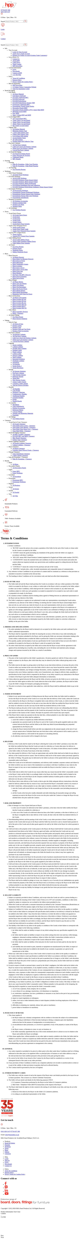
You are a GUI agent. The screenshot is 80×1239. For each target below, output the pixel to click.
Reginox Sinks (17, 325)
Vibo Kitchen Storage (19, 375)
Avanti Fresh (16, 220)
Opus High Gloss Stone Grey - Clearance (25, 429)
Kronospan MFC (17, 480)
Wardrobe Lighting (18, 361)
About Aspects (17, 234)
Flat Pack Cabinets (18, 373)
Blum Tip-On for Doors (19, 289)
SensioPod (15, 362)
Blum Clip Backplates (19, 287)
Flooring (7, 1145)
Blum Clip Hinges (18, 285)
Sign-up (7, 1160)
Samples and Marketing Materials (22, 413)
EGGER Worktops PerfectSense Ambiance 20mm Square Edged (32, 187)
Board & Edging (10, 1143)
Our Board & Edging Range (21, 154)
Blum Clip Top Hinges (19, 283)
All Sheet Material (18, 94)
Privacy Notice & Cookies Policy (22, 82)
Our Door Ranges (18, 247)
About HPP (16, 61)
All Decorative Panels (19, 468)
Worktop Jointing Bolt (19, 203)
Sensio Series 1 (17, 366)
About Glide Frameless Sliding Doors (24, 241)
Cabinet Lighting (17, 347)
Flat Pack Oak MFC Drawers (21, 275)
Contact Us (15, 59)
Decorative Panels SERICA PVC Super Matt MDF (28, 110)
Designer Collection (18, 392)
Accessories (16, 364)
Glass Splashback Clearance (21, 454)
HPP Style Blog (17, 66)
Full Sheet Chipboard (19, 96)
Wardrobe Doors (17, 250)
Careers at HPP (17, 73)
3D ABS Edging (17, 139)
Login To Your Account (19, 52)
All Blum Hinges (17, 282)
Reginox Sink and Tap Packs (21, 329)
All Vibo (15, 496)
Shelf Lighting (16, 357)
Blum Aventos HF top (19, 299)
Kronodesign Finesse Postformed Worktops (25, 192)
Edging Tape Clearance (19, 440)
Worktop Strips (17, 206)
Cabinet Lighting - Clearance (21, 445)
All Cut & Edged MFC (19, 118)
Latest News (16, 62)
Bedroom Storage (17, 376)
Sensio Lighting (17, 345)
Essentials (15, 415)
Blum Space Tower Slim (20, 269)
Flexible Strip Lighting (19, 348)
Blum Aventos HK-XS (19, 308)
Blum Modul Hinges (18, 290)
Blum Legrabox (17, 266)
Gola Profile (16, 390)
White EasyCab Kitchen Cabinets (22, 148)
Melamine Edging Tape (19, 131)
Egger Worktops (17, 473)
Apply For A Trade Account (21, 53)
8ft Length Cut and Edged (20, 125)
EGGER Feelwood (18, 99)
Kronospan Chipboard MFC (21, 104)
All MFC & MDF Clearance (21, 434)
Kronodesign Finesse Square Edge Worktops (26, 194)
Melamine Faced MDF (19, 111)
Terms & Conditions (18, 78)
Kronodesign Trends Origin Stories (23, 106)
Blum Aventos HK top (19, 304)
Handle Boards (17, 401)
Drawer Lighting (17, 355)
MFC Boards (16, 159)
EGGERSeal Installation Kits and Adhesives (26, 185)
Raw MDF (15, 113)
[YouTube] (6, 1194)
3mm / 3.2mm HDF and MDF (21, 115)
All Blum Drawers (18, 257)
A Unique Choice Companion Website (24, 87)
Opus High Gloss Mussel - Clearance (23, 427)
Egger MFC (16, 471)
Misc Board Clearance (19, 438)
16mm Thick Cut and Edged (21, 122)
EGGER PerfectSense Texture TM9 (23, 103)
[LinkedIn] (6, 1191)
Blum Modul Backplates (20, 292)
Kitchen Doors (17, 248)
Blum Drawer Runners (19, 276)
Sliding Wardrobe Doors (20, 252)
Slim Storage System (18, 380)
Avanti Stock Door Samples (21, 224)
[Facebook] (5, 1184)
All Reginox (16, 485)
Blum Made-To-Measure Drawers (22, 259)
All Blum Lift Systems (19, 297)
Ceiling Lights (16, 354)
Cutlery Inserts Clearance (20, 455)
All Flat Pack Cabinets (19, 145)
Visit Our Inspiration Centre (21, 89)
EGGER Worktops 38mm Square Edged (25, 182)
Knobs (14, 399)
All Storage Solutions (19, 371)
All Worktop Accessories (20, 201)
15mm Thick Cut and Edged (21, 120)
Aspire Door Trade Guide (20, 229)
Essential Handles (17, 397)
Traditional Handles (18, 396)
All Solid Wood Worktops (20, 175)
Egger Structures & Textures (21, 155)
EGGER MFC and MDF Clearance (23, 436)
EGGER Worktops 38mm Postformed (24, 183)
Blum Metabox (17, 273)
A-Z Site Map (16, 75)
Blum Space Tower (18, 268)
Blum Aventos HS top (19, 301)
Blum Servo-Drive (18, 278)
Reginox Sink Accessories (20, 331)
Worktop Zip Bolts (18, 204)
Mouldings (15, 404)
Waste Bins (15, 378)
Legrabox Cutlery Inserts (20, 383)
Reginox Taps (16, 327)
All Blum (15, 464)
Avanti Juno (16, 217)
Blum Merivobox (17, 262)
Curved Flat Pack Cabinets (20, 150)
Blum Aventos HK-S (18, 306)
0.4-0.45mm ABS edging (20, 136)
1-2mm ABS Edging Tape (20, 132)
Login (6, 1159)
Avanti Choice (16, 222)
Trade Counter (16, 64)
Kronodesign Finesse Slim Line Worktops (25, 196)
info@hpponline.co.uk (12, 1135)
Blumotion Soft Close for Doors (22, 294)
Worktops (8, 1146)
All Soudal (15, 492)
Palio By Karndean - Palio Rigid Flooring (25, 166)
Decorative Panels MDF (19, 108)
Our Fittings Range (18, 418)
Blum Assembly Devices (20, 311)
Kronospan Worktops (19, 482)
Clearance (8, 1153)
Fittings (7, 1152)
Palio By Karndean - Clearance (22, 459)
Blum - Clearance (17, 313)
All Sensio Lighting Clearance (21, 443)
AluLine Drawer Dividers (20, 385)
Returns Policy (17, 80)
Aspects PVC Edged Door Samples (23, 236)
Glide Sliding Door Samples (21, 243)
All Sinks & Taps (17, 324)
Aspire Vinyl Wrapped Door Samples (24, 231)
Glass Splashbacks (18, 406)
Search (3, 21)
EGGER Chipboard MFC (20, 97)
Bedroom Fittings (17, 410)
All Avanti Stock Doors (19, 215)
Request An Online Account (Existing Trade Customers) (29, 55)
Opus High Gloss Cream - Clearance (23, 426)
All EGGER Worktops (19, 178)
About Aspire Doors (18, 227)
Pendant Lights (17, 350)
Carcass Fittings (17, 411)
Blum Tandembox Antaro (20, 264)
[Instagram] (6, 1188)
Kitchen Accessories (18, 408)
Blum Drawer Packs (18, 261)
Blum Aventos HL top (19, 303)
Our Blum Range (17, 317)
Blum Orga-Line (17, 271)
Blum (6, 1150)
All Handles (16, 389)
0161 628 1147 (5, 12)
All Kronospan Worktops (20, 190)
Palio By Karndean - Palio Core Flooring (25, 164)
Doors (6, 1148)
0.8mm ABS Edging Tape (20, 134)
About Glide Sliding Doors (20, 240)
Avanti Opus (16, 218)
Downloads (16, 71)
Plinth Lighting (17, 352)
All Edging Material (18, 129)
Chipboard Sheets (17, 157)
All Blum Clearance (18, 448)
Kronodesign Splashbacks (20, 197)
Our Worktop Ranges (19, 210)
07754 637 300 (5, 10)
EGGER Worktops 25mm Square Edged (25, 180)
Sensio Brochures (17, 368)
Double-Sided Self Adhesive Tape (22, 141)
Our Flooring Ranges (19, 169)
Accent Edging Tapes (19, 138)
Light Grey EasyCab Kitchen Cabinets (24, 147)
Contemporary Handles (19, 394)
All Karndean (16, 476)
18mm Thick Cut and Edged (21, 124)
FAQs (14, 69)
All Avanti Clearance (18, 424)
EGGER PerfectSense (19, 101)
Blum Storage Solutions (19, 318)
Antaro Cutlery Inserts (19, 382)
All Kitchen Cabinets (18, 334)
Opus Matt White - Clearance (21, 431)
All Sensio (15, 489)
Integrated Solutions (18, 359)
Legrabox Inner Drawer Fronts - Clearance (25, 450)
